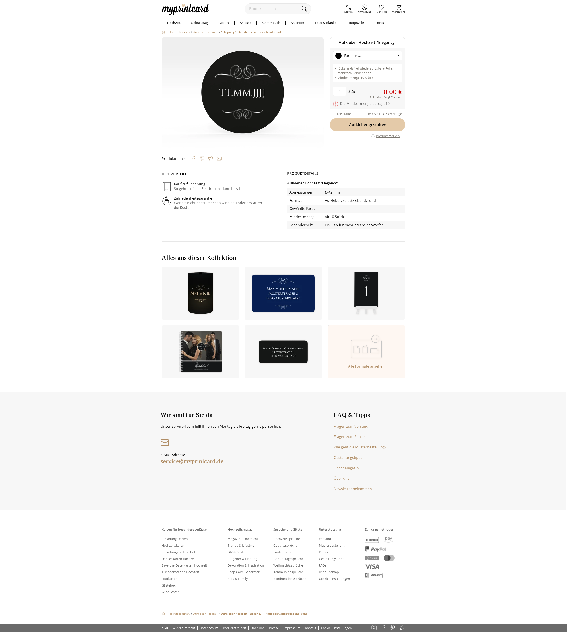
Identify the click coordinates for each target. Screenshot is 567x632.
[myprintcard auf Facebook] (384, 628)
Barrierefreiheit (234, 628)
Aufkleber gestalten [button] (367, 124)
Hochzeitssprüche (286, 539)
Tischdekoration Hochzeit (180, 572)
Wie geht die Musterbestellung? (360, 447)
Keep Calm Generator (244, 572)
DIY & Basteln (238, 552)
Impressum (292, 628)
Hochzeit (173, 22)
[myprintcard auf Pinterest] (393, 628)
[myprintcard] (185, 13)
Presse (274, 628)
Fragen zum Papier (349, 436)
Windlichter (170, 592)
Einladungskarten (175, 539)
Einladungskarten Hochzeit (182, 552)
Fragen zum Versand (351, 426)
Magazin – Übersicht (243, 539)
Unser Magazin (346, 468)
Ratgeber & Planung (242, 559)
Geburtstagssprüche (288, 559)
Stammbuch (271, 22)
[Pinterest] (202, 158)
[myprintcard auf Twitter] (402, 628)
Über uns (341, 478)
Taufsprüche (282, 552)
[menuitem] (348, 8)
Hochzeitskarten (174, 545)
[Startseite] (163, 32)
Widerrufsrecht (184, 628)
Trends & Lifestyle (241, 545)
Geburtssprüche (285, 545)
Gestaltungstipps (348, 457)
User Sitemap (329, 572)
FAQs (322, 565)
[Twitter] (210, 158)
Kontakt (310, 628)
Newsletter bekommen (353, 488)
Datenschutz (209, 628)
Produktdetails (174, 158)
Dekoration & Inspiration (246, 565)
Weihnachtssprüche (288, 565)
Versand (325, 539)
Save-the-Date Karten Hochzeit (184, 565)
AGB (165, 628)
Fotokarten (169, 579)
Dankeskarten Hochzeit (179, 559)
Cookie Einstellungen (334, 579)
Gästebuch (170, 585)
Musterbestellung (332, 545)
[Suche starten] (304, 8)
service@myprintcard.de (192, 461)
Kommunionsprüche (288, 572)
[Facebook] (193, 158)
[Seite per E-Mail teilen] (219, 158)
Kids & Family (238, 579)
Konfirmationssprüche (289, 579)
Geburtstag (199, 22)
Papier (323, 552)
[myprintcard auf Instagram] (374, 628)
